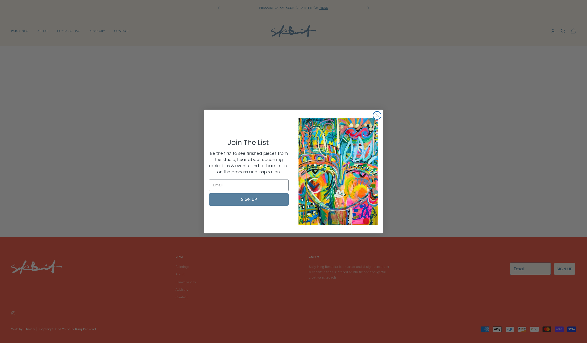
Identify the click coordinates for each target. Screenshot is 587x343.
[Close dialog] (377, 115)
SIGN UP (249, 199)
